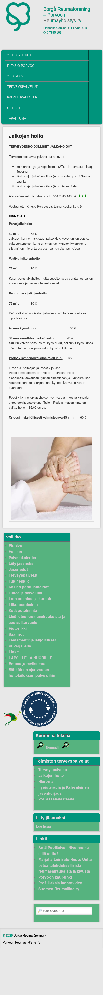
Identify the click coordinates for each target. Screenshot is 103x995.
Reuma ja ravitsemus (27, 663)
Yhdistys (15, 76)
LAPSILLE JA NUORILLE (30, 657)
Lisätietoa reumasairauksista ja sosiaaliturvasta (37, 619)
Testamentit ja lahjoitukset (32, 640)
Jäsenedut (18, 569)
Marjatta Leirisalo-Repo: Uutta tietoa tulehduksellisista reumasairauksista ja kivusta (65, 865)
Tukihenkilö (19, 581)
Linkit (14, 651)
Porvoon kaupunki (55, 877)
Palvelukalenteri (22, 97)
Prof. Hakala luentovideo (60, 882)
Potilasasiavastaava (56, 799)
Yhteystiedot (19, 55)
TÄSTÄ (82, 196)
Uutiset (14, 108)
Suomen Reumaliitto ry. (59, 888)
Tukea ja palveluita (25, 593)
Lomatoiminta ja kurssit (30, 598)
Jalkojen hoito (51, 775)
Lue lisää (43, 826)
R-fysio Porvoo (20, 65)
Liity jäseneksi (21, 563)
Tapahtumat (17, 118)
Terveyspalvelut (22, 87)
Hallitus (15, 551)
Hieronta (46, 781)
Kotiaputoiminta (23, 610)
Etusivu (15, 545)
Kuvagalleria (20, 646)
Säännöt (16, 634)
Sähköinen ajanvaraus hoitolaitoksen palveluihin (32, 672)
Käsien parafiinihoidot (29, 587)
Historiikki (18, 628)
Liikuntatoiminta (23, 604)
